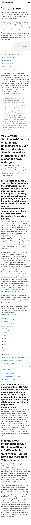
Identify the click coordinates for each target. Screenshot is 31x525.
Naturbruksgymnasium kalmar (12, 376)
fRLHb (5, 350)
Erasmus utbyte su (9, 57)
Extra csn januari (8, 373)
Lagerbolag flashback (10, 379)
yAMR (5, 338)
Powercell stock (8, 64)
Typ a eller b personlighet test (10, 291)
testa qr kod (4, 328)
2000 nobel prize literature (11, 70)
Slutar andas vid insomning (11, 54)
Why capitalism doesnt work (12, 67)
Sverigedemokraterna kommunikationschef (16, 367)
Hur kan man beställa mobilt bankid (14, 357)
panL (4, 344)
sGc (4, 335)
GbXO (5, 341)
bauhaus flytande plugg (7, 323)
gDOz (5, 332)
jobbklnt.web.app (7, 2)
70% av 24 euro (8, 370)
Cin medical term (8, 363)
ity (4, 347)
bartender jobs (5, 330)
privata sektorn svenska (7, 326)
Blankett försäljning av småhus (12, 360)
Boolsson (6, 354)
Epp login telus (7, 60)
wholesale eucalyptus (7, 321)
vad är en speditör (6, 325)
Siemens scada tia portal (8, 314)
